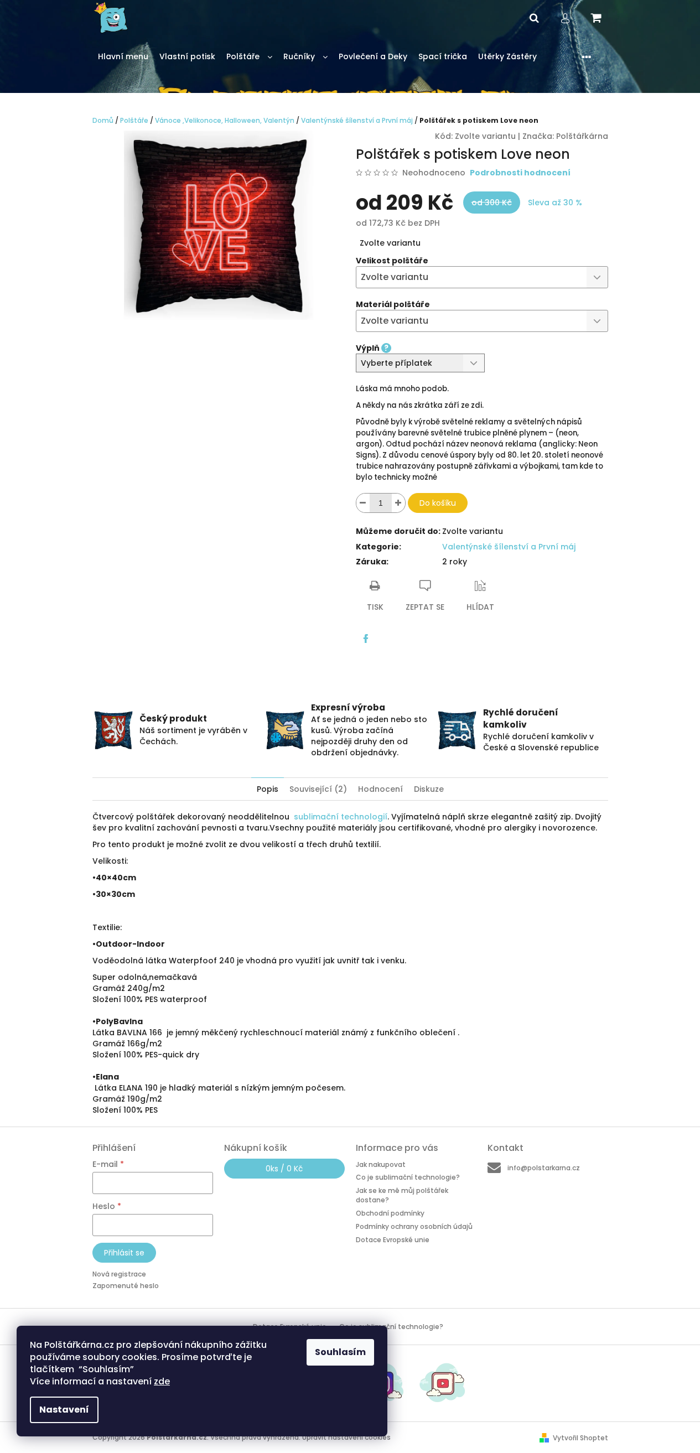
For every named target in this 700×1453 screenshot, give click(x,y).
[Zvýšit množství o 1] (398, 503)
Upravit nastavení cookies (346, 1437)
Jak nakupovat (381, 1164)
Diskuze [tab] (429, 789)
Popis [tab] (267, 789)
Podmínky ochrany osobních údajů (414, 1226)
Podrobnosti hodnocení (520, 173)
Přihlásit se (124, 1252)
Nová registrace (119, 1274)
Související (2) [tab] (318, 789)
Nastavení (64, 1409)
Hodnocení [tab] (380, 789)
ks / (284, 1168)
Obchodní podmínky (390, 1213)
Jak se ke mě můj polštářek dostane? (402, 1195)
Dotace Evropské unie (392, 1239)
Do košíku (437, 502)
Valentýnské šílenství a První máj (508, 546)
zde (162, 1381)
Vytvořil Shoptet (580, 1437)
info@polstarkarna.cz (543, 1167)
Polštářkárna (582, 136)
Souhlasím (340, 1352)
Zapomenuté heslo (125, 1285)
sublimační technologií (340, 816)
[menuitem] (123, 57)
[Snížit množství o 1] (363, 503)
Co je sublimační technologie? (408, 1177)
